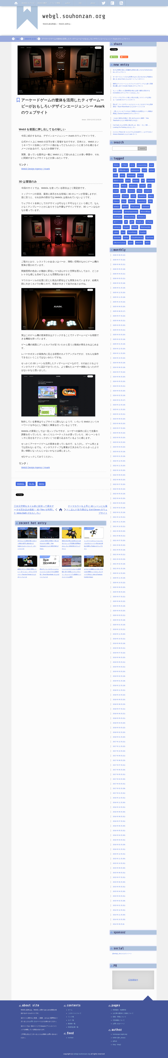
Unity (115, 175)
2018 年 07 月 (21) (119, 709)
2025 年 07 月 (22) (119, 316)
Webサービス (118, 180)
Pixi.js (139, 191)
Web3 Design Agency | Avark (35, 169)
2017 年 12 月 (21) (119, 742)
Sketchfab (117, 237)
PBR (150, 201)
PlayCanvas (135, 206)
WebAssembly (145, 227)
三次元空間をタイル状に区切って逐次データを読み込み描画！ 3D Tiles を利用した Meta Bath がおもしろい (34, 509)
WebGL (20, 484)
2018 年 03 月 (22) (119, 728)
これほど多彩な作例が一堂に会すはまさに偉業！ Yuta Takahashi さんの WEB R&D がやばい (49, 545)
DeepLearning (129, 217)
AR (126, 222)
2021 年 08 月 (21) (119, 536)
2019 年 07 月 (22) (119, 653)
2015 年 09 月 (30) (119, 868)
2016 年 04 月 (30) (119, 835)
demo (41, 484)
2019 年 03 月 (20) (119, 671)
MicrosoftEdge (145, 212)
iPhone (124, 186)
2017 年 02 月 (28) (119, 788)
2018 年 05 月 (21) (119, 718)
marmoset (146, 206)
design (116, 186)
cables (116, 232)
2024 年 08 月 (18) (119, 367)
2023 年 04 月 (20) (119, 442)
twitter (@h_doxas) (119, 1038)
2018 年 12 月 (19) (119, 685)
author (67, 3)
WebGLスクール (28, 3)
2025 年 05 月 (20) (119, 325)
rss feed (70, 1038)
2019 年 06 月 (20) (119, 657)
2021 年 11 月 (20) (119, 522)
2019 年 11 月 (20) (119, 634)
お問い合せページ (119, 1024)
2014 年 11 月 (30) (119, 915)
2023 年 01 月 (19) (119, 456)
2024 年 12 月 (30, 39)
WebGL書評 (42, 3)
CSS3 (133, 196)
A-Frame (149, 222)
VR (143, 180)
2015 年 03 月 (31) (119, 896)
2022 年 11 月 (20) (119, 466)
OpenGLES (141, 201)
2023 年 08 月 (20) (119, 423)
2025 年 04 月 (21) (119, 330)
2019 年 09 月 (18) (119, 643)
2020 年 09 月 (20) (119, 587)
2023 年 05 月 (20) (119, 437)
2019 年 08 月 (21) (119, 648)
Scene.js (131, 191)
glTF (131, 222)
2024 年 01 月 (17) (119, 400)
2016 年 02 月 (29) (119, 844)
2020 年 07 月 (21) (119, 597)
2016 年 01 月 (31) (119, 849)
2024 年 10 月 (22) (119, 358)
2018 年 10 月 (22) (119, 695)
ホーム (70, 1010)
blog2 (119, 1044)
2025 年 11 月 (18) (119, 297)
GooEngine (117, 217)
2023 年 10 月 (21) (119, 414)
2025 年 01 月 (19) (119, 344)
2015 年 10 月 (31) (119, 863)
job (115, 170)
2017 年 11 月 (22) (119, 746)
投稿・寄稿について (119, 1017)
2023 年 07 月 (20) (119, 428)
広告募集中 (133, 980)
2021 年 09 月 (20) (119, 531)
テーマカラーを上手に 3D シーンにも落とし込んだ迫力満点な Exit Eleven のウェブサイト (86, 509)
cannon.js (117, 227)
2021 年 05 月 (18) (119, 550)
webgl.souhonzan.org (82, 1054)
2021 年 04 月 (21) (119, 554)
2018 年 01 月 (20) (119, 737)
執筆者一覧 (71, 1024)
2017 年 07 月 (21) (119, 765)
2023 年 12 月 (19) (119, 405)
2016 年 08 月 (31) (119, 816)
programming (141, 165)
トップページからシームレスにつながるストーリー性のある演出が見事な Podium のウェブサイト (93, 545)
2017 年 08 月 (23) (119, 760)
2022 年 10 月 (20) (119, 470)
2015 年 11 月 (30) (119, 859)
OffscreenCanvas (119, 243)
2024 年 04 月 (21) (119, 386)
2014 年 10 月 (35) (119, 919)
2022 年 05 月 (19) (119, 494)
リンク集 (71, 1017)
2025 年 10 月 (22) (119, 302)
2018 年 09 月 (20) (119, 699)
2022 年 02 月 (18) (119, 508)
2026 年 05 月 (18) (119, 269)
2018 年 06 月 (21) (119, 713)
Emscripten (117, 212)
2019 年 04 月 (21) (119, 667)
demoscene (135, 170)
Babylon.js (133, 186)
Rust (123, 232)
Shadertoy (142, 196)
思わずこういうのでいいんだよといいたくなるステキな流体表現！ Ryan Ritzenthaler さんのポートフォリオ (49, 573)
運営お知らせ (123, 170)
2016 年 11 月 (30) (119, 802)
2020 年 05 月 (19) (119, 606)
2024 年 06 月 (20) (119, 377)
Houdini (126, 227)
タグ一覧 (71, 1020)
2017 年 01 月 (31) (119, 793)
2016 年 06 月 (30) (119, 826)
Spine (131, 243)
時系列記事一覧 (73, 1027)
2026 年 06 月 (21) (119, 264)
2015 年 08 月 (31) (119, 873)
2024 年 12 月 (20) (119, 349)
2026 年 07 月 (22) (119, 260)
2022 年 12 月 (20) (119, 461)
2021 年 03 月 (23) (119, 559)
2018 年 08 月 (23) (119, 704)
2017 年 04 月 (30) (119, 779)
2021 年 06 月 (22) (119, 545)
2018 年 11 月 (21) (119, 690)
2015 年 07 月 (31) (119, 877)
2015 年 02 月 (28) (119, 901)
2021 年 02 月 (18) (119, 564)
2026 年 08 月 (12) (119, 255)
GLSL (31, 484)
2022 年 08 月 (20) (119, 480)
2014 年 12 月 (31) (119, 910)
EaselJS (116, 196)
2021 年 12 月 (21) (119, 517)
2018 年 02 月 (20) (119, 732)
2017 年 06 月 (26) (119, 770)
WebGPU (139, 243)
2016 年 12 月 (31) (119, 798)
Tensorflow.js (132, 232)
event (144, 170)
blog (114, 1044)
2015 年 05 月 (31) (119, 887)
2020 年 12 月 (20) (119, 573)
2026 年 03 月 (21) (119, 278)
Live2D (142, 186)
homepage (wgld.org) (120, 1034)
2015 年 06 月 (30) (119, 882)
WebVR (125, 206)
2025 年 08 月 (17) (119, 311)
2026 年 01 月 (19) (119, 288)
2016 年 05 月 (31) (119, 830)
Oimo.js (116, 201)
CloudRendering (137, 237)
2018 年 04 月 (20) (119, 723)
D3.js (124, 201)
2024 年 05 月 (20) (119, 381)
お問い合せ (33, 1021)
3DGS (147, 243)
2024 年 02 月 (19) (119, 395)
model (116, 191)
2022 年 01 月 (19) (119, 512)
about (93, 3)
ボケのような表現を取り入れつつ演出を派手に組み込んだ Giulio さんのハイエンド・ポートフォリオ (27, 545)
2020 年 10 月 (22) (119, 582)
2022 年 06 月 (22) (119, 489)
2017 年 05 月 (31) (119, 774)
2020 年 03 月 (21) (119, 615)
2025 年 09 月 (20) (119, 306)
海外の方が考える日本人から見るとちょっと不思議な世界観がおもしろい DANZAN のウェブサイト (71, 545)
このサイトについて (74, 1013)
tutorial (126, 237)
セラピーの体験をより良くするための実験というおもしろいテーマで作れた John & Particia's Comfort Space (93, 573)
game (128, 180)
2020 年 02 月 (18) (119, 620)
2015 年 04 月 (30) (119, 891)
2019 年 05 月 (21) (119, 662)
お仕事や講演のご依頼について (123, 1013)
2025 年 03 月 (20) (119, 335)
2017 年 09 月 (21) (119, 756)
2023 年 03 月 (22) (119, 447)
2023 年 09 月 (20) (119, 419)
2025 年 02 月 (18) (119, 339)
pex (149, 186)
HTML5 (124, 165)
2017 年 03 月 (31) (119, 784)
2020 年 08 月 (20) (119, 592)
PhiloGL (125, 196)
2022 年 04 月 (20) (119, 498)
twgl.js (151, 196)
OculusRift (150, 180)
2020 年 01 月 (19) (119, 625)
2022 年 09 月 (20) (119, 475)
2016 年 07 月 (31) (119, 821)
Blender (135, 180)
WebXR (134, 227)
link (80, 3)
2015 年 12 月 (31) (119, 854)
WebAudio (131, 175)
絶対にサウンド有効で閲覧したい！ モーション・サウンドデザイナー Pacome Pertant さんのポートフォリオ (27, 573)
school (152, 170)
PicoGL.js (140, 222)
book (151, 165)
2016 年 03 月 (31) (119, 840)
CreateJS (148, 191)
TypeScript (149, 237)
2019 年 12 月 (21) (119, 629)
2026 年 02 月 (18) (119, 283)
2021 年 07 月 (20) (119, 540)
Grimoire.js (141, 217)
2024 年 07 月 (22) (119, 372)
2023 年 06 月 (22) (119, 433)
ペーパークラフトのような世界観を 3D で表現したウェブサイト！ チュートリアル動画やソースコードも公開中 (71, 573)
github (115, 1041)
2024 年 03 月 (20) (119, 391)
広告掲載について (119, 1020)
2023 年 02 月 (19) (119, 451)
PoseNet (143, 232)
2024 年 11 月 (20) (119, 353)
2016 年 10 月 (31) (119, 807)
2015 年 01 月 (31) (119, 905)
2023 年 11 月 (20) (119, 409)
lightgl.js (116, 206)
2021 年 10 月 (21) (119, 526)
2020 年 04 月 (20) (119, 611)
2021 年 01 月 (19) (119, 568)
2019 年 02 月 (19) (119, 676)
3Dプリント (118, 222)
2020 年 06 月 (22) (119, 601)
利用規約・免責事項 (119, 1010)
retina (123, 191)
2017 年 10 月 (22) (119, 751)
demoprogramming (131, 212)
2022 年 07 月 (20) (119, 484)
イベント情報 (55, 3)
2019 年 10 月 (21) (119, 639)
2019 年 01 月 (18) (119, 681)
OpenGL (132, 201)
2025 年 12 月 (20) (119, 292)
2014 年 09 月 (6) (118, 924)
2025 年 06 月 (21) (119, 320)
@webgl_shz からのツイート (122, 953)
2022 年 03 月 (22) (119, 503)
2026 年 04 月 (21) (119, 274)
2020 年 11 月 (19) (119, 578)
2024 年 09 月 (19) (119, 363)
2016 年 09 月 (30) (119, 812)
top (17, 39)
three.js (140, 175)
